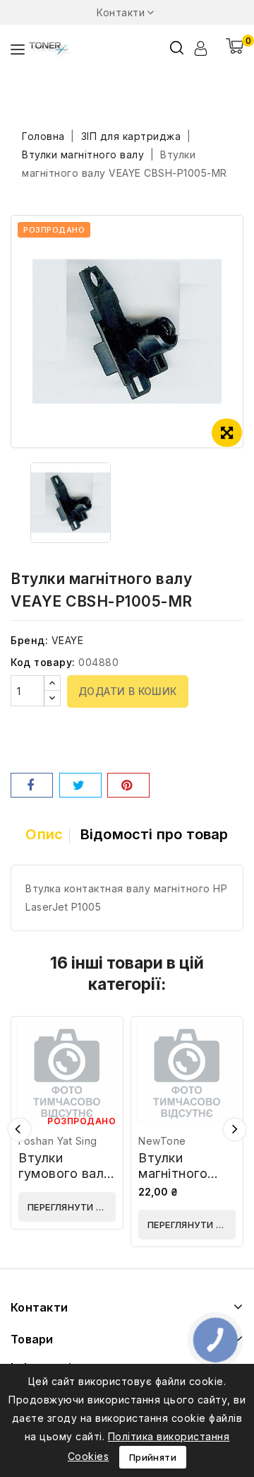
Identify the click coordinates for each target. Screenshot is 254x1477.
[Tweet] (80, 785)
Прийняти (152, 1457)
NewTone (162, 1141)
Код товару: (43, 662)
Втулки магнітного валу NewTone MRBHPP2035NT (193, 1181)
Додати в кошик (127, 691)
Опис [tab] (44, 834)
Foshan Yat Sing (57, 1141)
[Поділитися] (31, 785)
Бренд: (29, 640)
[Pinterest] (128, 785)
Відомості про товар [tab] (154, 834)
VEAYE (68, 640)
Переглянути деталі (72, 1207)
